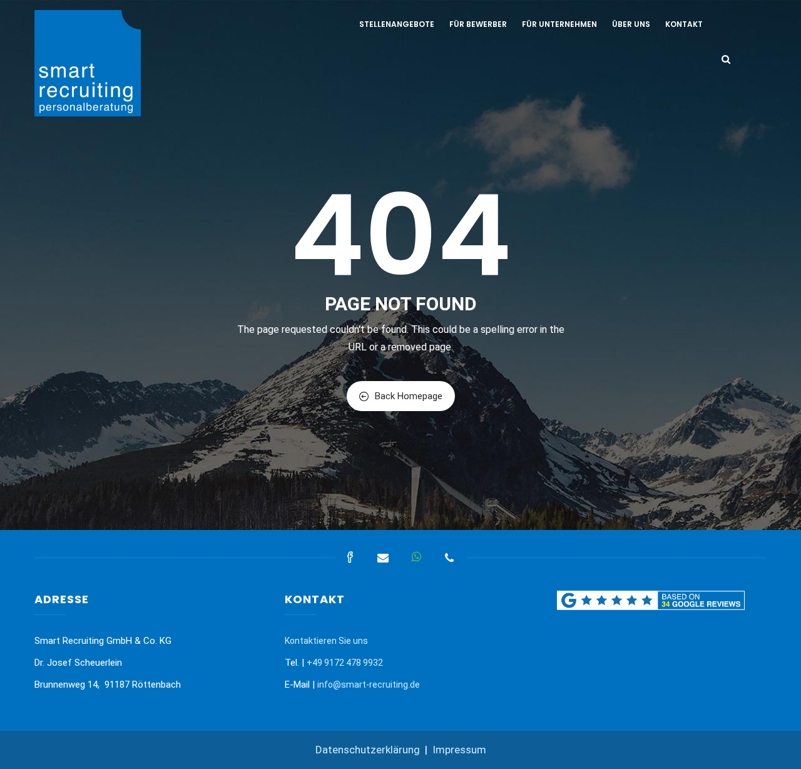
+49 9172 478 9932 (345, 663)
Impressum (459, 749)
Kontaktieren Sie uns (326, 641)
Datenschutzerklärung (367, 749)
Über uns (631, 24)
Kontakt (684, 24)
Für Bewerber (478, 24)
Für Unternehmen (559, 24)
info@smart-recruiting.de (368, 685)
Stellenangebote (396, 24)
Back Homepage (408, 396)
